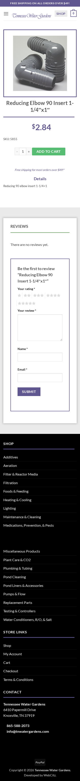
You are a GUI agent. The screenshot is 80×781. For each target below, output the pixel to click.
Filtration (10, 483)
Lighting (9, 508)
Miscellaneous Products (21, 551)
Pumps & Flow (14, 594)
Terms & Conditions (18, 679)
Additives (10, 457)
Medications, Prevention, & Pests (28, 525)
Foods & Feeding (15, 491)
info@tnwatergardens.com (28, 731)
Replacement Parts (17, 602)
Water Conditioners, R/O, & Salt (27, 619)
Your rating (26, 289)
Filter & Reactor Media (20, 474)
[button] (6, 13)
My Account (12, 654)
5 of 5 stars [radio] (26, 303)
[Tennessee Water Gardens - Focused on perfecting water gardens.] (31, 13)
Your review (27, 310)
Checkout (10, 671)
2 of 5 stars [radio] (26, 295)
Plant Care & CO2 (17, 560)
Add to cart (48, 151)
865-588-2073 (18, 725)
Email (22, 369)
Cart (6, 662)
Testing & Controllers (19, 611)
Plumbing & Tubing (17, 568)
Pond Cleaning (14, 577)
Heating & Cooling (17, 500)
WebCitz (50, 775)
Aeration (10, 465)
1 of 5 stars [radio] (18, 295)
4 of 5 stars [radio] (52, 295)
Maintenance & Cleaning (22, 517)
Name (23, 349)
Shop (61, 13)
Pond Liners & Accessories (23, 585)
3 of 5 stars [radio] (38, 295)
